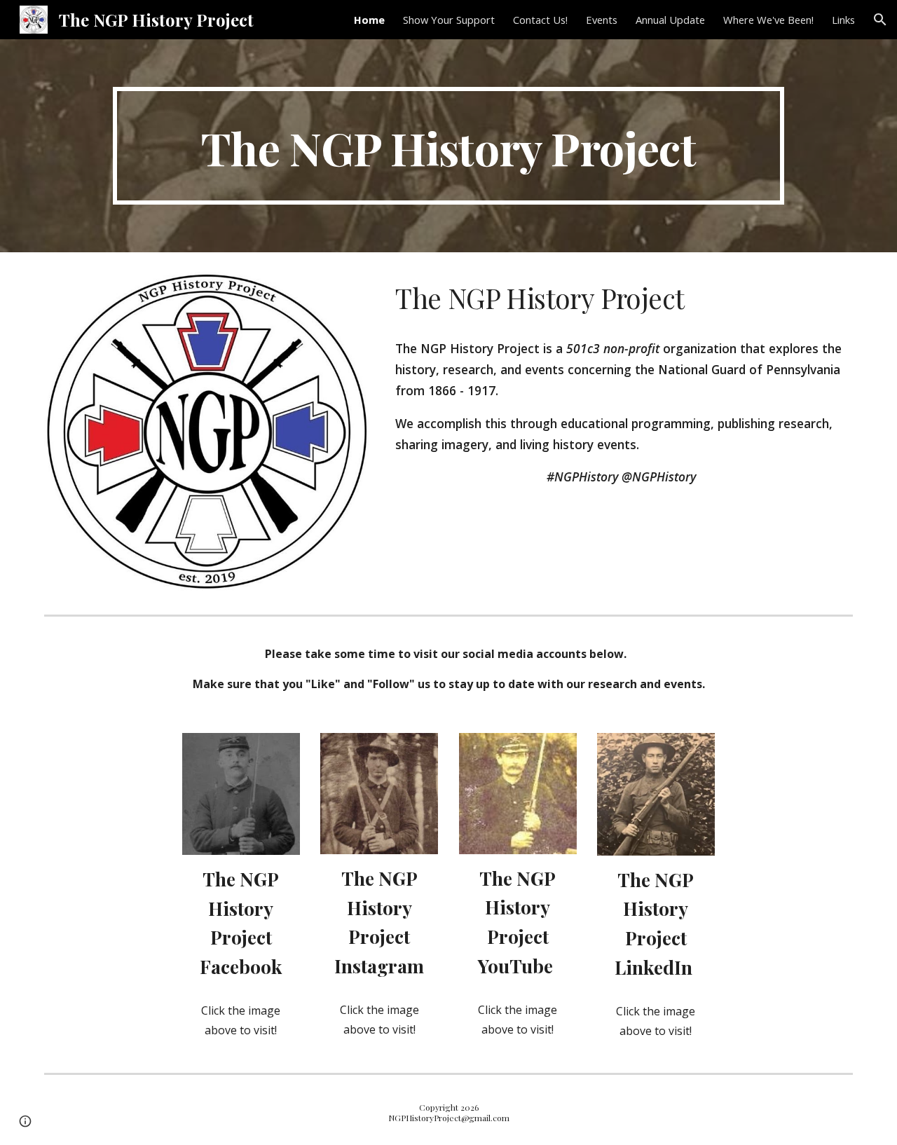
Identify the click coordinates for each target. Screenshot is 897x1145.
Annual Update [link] (670, 20)
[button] (880, 19)
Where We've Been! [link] (768, 20)
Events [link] (601, 20)
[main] (448, 146)
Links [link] (843, 20)
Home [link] (369, 20)
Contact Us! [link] (540, 20)
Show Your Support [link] (449, 20)
